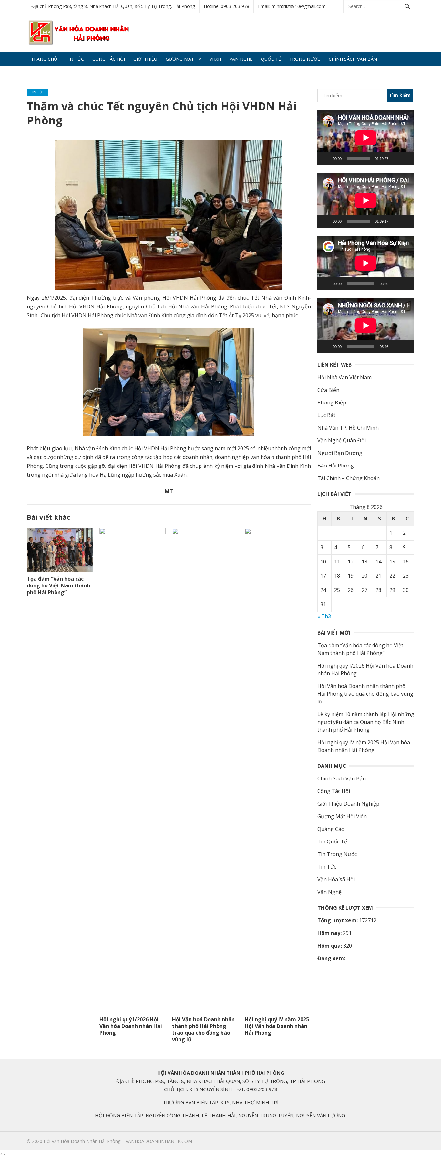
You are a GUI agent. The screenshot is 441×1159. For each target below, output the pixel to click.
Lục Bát (326, 415)
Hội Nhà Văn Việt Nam (344, 377)
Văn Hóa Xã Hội (336, 879)
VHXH (215, 59)
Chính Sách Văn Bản (353, 59)
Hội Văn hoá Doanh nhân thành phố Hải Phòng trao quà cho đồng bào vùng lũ (203, 1029)
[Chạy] (326, 158)
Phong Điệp (331, 402)
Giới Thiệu (145, 59)
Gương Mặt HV (183, 59)
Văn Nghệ (241, 59)
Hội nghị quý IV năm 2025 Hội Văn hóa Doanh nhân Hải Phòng (277, 1026)
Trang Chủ (44, 59)
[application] (365, 137)
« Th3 (324, 616)
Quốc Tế (271, 59)
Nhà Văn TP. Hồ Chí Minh (348, 427)
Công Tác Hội (108, 59)
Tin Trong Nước (337, 854)
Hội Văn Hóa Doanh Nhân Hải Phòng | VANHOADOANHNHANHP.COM (118, 1141)
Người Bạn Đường (339, 452)
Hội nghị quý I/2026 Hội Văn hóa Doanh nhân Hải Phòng (130, 1026)
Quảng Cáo (44, 73)
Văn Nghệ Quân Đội (341, 440)
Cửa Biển (328, 389)
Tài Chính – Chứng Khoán (348, 478)
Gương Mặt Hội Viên (342, 816)
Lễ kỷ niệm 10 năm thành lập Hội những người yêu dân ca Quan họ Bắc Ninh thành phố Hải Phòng (365, 722)
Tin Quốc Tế (332, 841)
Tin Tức (75, 59)
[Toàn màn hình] (406, 158)
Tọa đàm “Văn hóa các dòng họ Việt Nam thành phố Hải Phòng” (58, 585)
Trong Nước (304, 59)
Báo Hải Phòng (335, 465)
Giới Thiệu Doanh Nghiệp (348, 803)
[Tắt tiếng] (395, 158)
